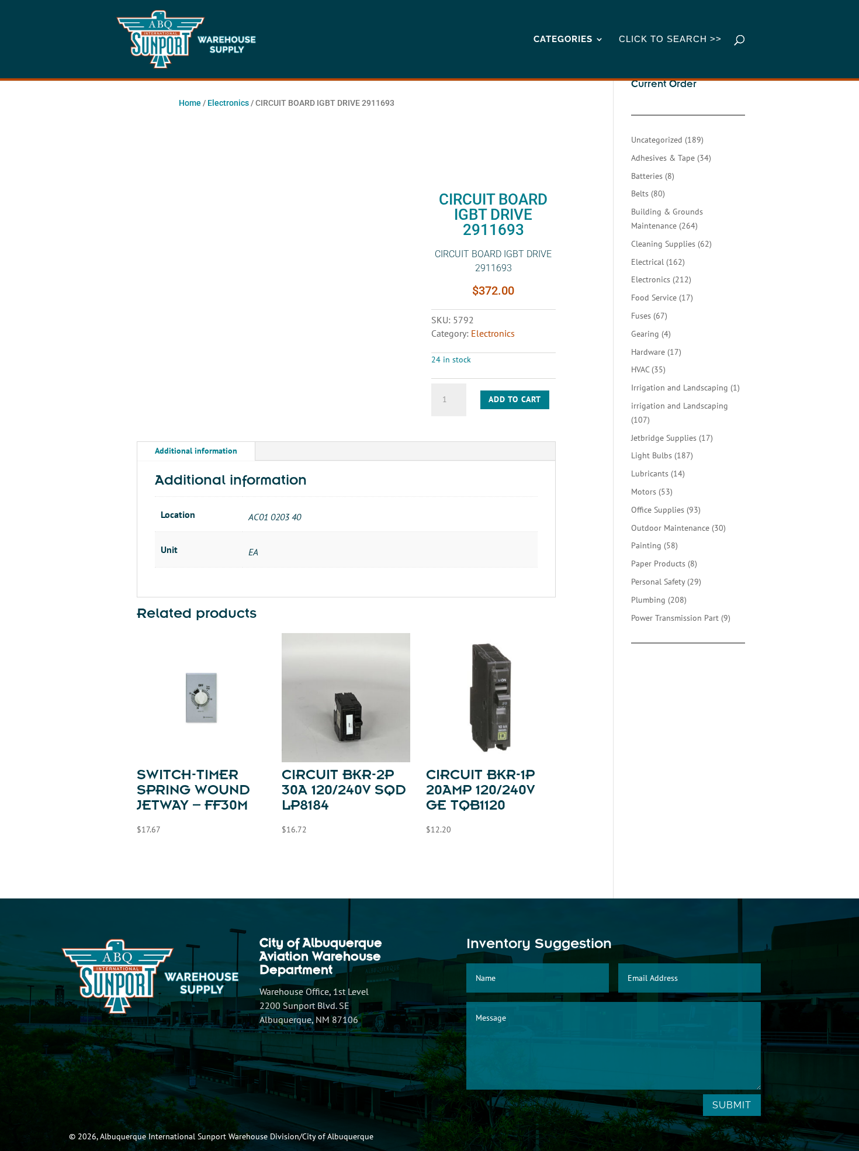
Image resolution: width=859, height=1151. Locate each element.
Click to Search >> (670, 39)
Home (190, 103)
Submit (731, 1105)
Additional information (196, 450)
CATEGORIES (563, 39)
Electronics (228, 103)
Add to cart (515, 399)
